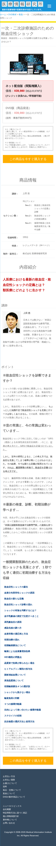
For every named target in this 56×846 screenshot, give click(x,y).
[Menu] (49, 6)
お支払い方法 (9, 776)
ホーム (3, 14)
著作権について (10, 819)
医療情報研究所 (22, 6)
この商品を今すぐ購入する (28, 159)
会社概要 (7, 809)
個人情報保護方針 (11, 816)
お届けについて (10, 783)
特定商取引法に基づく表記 (15, 813)
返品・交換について (12, 790)
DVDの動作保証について (14, 797)
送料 (5, 786)
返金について (9, 793)
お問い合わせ (9, 823)
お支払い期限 (9, 780)
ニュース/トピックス (12, 806)
